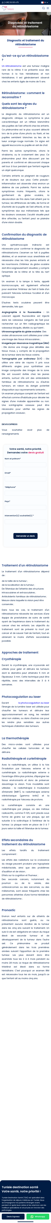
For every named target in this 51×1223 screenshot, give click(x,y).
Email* (8, 473)
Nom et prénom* (13, 458)
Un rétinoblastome (11, 65)
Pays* (7, 501)
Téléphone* (10, 487)
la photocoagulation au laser (33, 702)
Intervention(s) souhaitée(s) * (19, 515)
